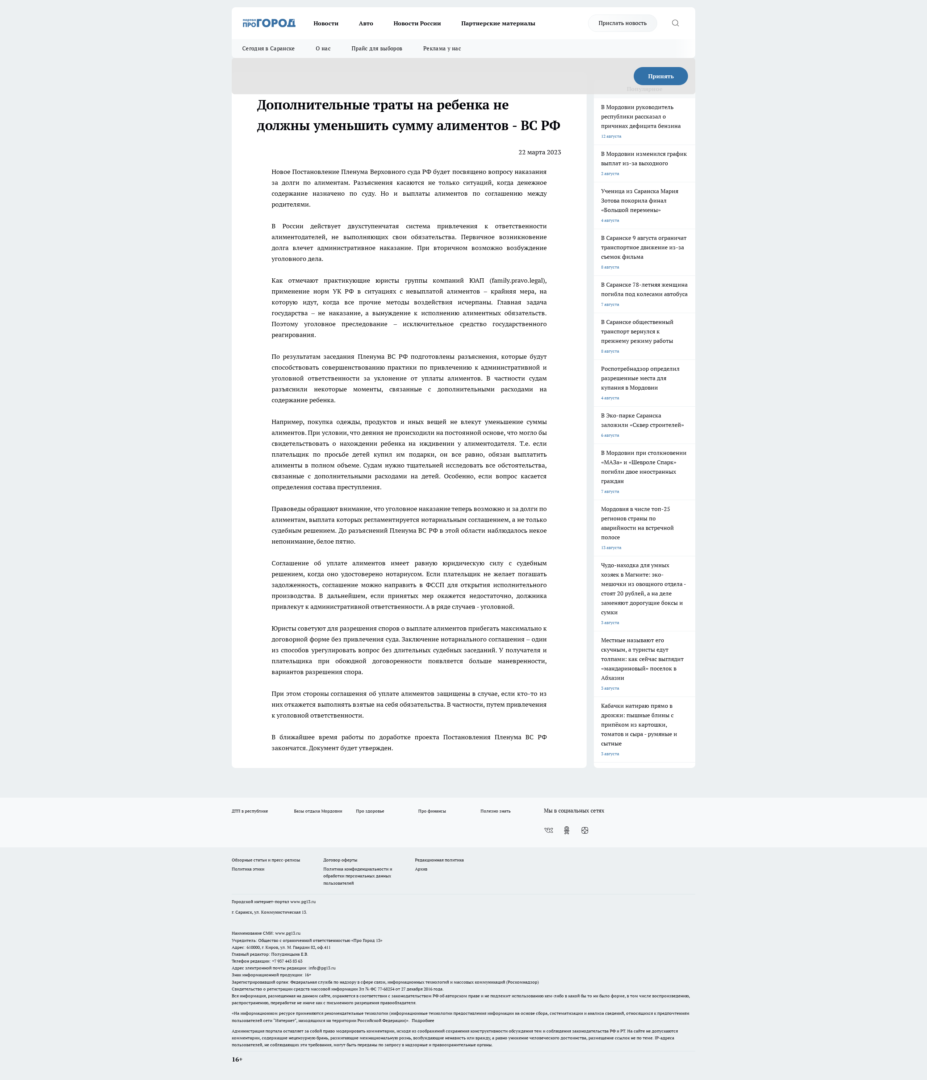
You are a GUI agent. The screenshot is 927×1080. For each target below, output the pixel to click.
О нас (323, 48)
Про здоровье (370, 811)
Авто (366, 23)
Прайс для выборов (377, 48)
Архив (421, 869)
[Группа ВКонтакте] (549, 830)
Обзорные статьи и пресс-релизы (266, 860)
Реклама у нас (442, 48)
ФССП (435, 585)
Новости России (417, 23)
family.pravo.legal (517, 280)
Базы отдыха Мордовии (318, 811)
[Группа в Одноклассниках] (567, 830)
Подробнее (423, 1020)
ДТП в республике (250, 811)
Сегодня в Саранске (268, 48)
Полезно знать (496, 811)
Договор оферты (340, 860)
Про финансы (432, 811)
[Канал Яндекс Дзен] (585, 830)
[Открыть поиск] (675, 23)
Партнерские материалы (498, 23)
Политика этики (248, 869)
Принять (661, 76)
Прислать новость (623, 22)
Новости (326, 23)
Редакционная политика (439, 860)
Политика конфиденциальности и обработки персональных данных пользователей (357, 875)
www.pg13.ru (303, 901)
